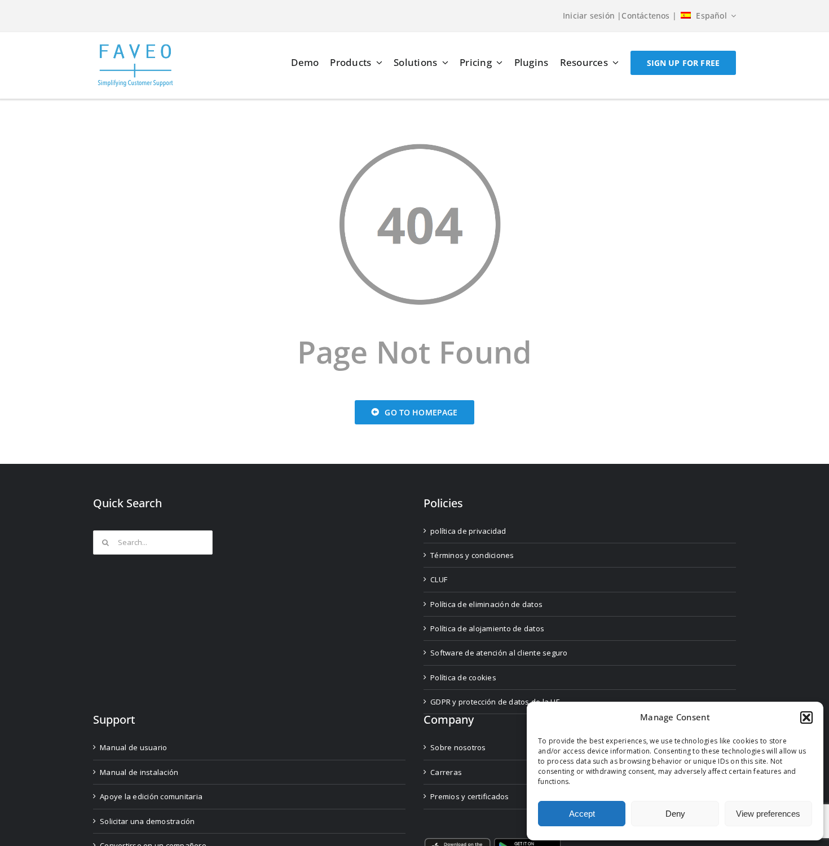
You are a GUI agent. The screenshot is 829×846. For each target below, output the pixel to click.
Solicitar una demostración (147, 821)
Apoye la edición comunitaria (151, 796)
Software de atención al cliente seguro (499, 653)
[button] (806, 717)
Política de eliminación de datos (486, 604)
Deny (675, 813)
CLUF (438, 579)
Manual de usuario (133, 747)
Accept (582, 813)
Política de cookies (463, 677)
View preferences (768, 813)
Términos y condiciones (472, 555)
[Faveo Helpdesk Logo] (135, 48)
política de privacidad (468, 531)
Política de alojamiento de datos (487, 628)
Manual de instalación (139, 772)
